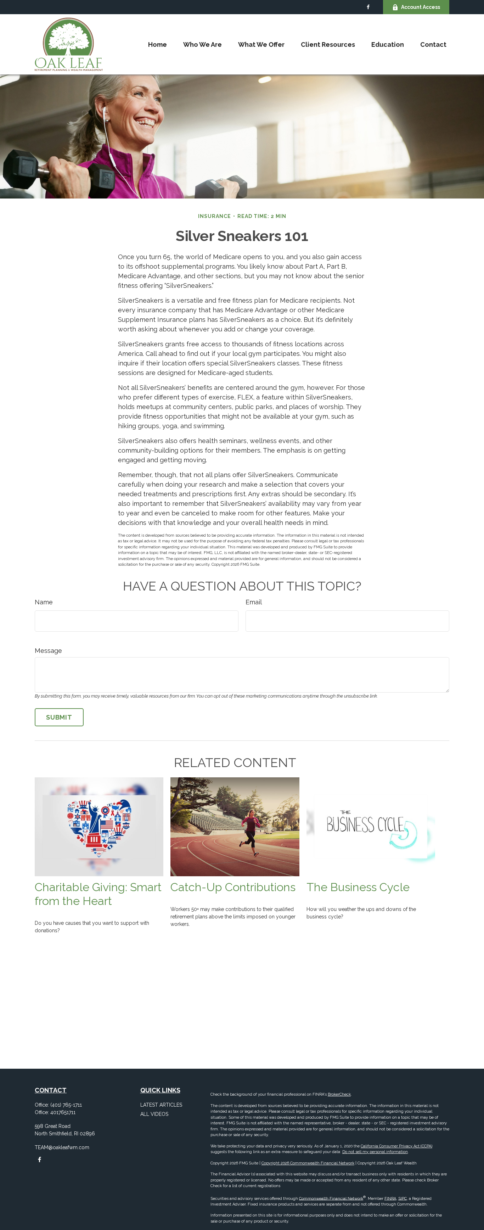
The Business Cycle (358, 887)
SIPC (402, 1198)
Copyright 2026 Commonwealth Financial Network (307, 1163)
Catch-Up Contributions (233, 887)
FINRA (390, 1198)
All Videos (154, 1114)
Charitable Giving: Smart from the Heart (98, 894)
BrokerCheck (339, 1094)
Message (48, 650)
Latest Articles (161, 1105)
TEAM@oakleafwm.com (62, 1147)
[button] (157, 44)
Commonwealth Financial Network (331, 1198)
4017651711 (62, 1112)
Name (44, 602)
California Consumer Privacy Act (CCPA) (396, 1146)
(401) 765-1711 (66, 1105)
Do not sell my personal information (375, 1152)
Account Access (420, 7)
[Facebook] (368, 7)
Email (254, 602)
